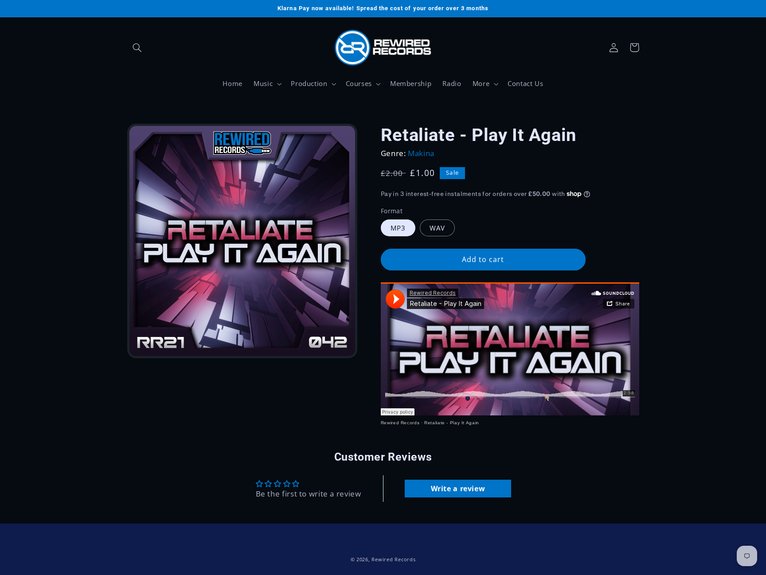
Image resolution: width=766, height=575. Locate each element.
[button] (137, 47)
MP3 (398, 227)
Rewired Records (400, 422)
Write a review (458, 488)
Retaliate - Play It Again (451, 422)
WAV (437, 227)
